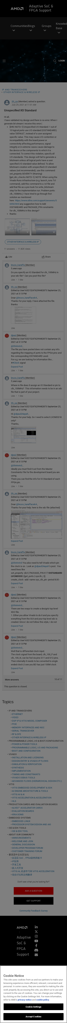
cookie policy (42, 999)
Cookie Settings (33, 1007)
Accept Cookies (34, 1016)
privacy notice (25, 999)
